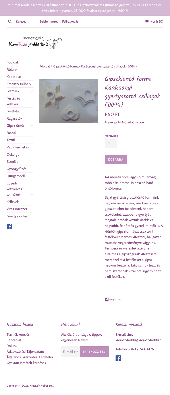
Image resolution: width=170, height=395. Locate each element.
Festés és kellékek (13, 101)
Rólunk (12, 69)
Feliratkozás (70, 21)
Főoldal (12, 62)
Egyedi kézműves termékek (20, 189)
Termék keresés (18, 334)
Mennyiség (111, 135)
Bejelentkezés (48, 21)
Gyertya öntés (17, 216)
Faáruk (20, 133)
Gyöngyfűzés (20, 169)
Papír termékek (18, 147)
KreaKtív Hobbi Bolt (41, 385)
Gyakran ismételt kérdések (26, 363)
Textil (20, 140)
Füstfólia (13, 111)
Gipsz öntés (20, 125)
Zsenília (12, 161)
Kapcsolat (14, 77)
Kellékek (20, 202)
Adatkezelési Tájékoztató (25, 351)
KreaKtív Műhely (19, 84)
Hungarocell (16, 176)
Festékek (20, 91)
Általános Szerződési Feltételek (30, 357)
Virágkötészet (17, 209)
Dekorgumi (15, 154)
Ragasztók (14, 118)
